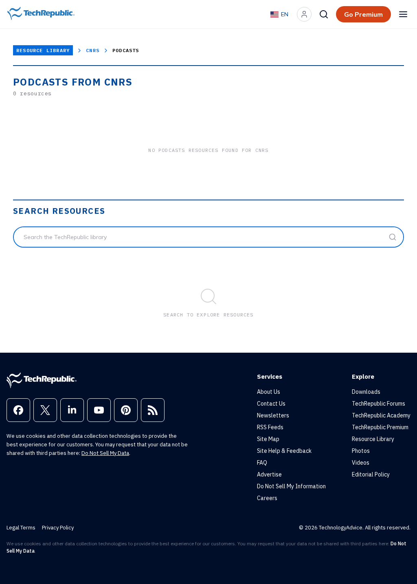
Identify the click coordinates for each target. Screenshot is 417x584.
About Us (268, 391)
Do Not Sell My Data (105, 453)
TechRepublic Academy (381, 415)
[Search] (323, 14)
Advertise (269, 474)
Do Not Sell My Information (291, 486)
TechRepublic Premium (380, 427)
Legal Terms (21, 527)
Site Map (268, 439)
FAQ (262, 462)
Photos (361, 450)
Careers (267, 498)
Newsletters (273, 415)
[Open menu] (403, 14)
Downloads (366, 391)
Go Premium (363, 14)
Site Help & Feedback (284, 450)
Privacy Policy (58, 527)
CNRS (92, 50)
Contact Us (271, 403)
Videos (360, 462)
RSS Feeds (270, 427)
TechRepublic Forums (378, 403)
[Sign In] (304, 14)
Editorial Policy (371, 474)
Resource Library (43, 50)
